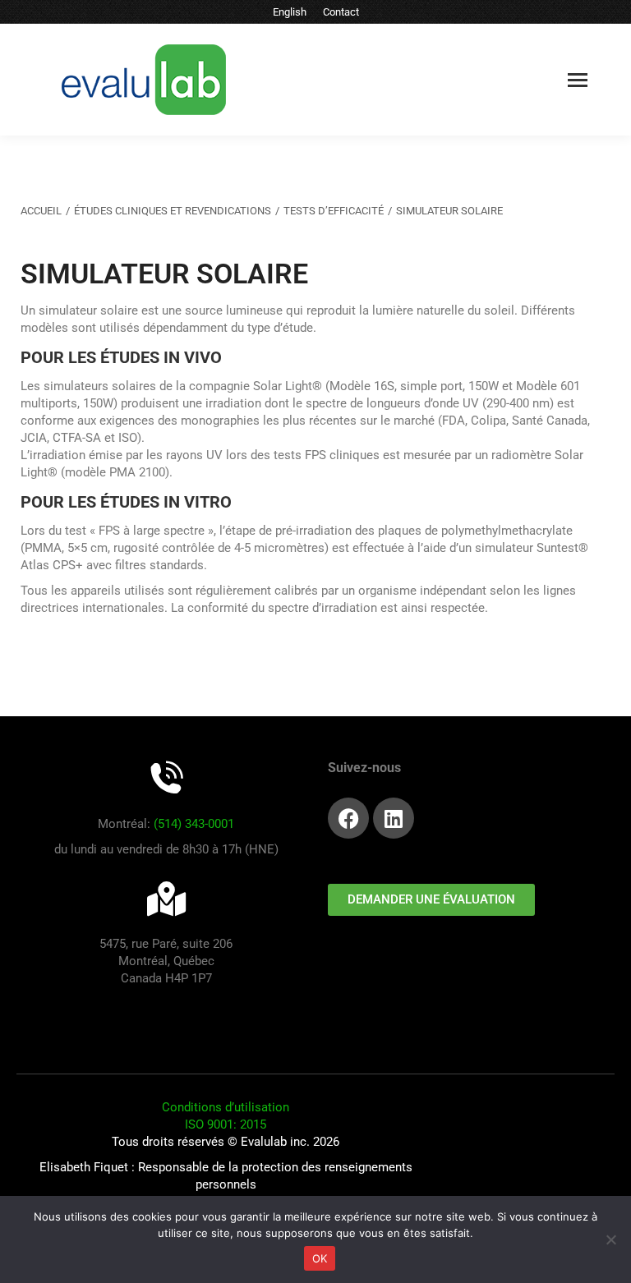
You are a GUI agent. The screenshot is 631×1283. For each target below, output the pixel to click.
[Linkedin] (393, 818)
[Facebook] (348, 818)
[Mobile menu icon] (577, 80)
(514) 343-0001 (194, 823)
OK (320, 1258)
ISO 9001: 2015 (225, 1124)
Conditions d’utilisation (225, 1107)
